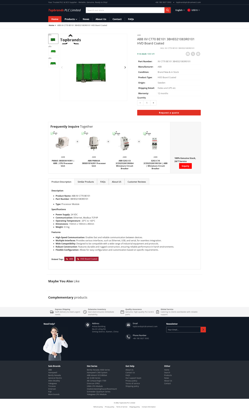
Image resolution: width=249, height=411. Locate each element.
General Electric (55, 378)
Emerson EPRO (93, 383)
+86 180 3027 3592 (163, 2)
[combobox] (128, 10)
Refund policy (98, 407)
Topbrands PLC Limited (127, 403)
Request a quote (169, 112)
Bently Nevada (54, 375)
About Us (129, 370)
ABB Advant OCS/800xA (97, 375)
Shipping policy (132, 386)
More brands (54, 394)
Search (167, 372)
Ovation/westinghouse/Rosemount (102, 389)
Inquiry (185, 166)
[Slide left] (62, 67)
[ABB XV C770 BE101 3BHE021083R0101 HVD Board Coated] (53, 39)
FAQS (128, 375)
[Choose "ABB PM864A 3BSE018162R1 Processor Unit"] (83, 133)
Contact (167, 383)
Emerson (52, 389)
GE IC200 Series (93, 378)
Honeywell (52, 372)
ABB (71, 259)
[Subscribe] (203, 329)
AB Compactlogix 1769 (96, 380)
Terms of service (133, 383)
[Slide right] (125, 67)
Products (168, 375)
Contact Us (130, 372)
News (166, 378)
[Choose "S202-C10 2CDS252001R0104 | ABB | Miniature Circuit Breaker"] (144, 133)
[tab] (61, 182)
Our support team (133, 378)
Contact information (149, 407)
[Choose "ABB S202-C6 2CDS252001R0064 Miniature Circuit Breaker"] (113, 133)
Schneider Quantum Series (98, 391)
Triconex (52, 386)
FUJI (49, 391)
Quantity (141, 97)
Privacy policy (131, 380)
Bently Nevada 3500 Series (98, 370)
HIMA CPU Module (95, 386)
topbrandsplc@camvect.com (188, 2)
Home (166, 370)
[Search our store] (167, 10)
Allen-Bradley (54, 380)
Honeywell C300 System (97, 372)
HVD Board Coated (88, 259)
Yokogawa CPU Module (97, 394)
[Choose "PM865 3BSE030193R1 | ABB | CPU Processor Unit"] (52, 133)
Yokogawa (52, 383)
